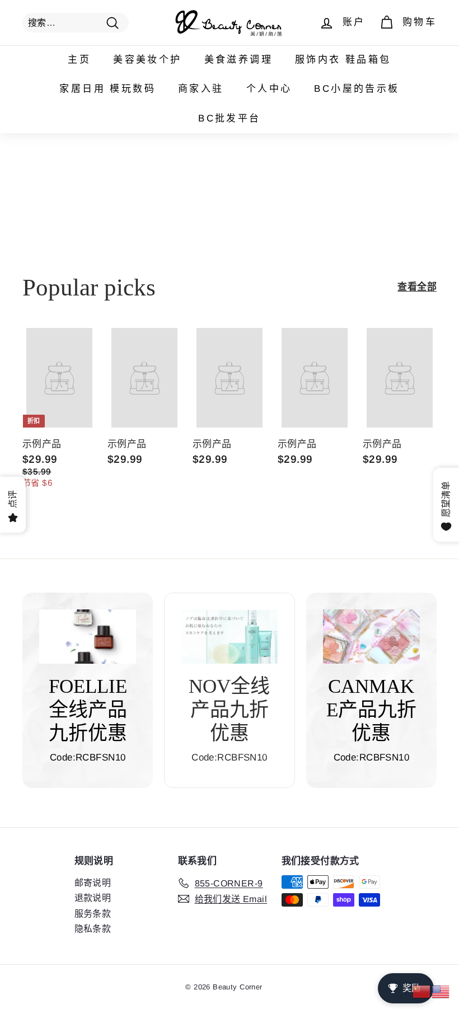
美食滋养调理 (238, 59)
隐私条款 (92, 928)
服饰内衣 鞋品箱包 (343, 59)
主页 (79, 59)
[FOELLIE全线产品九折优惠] (87, 636)
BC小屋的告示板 (356, 88)
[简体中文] (422, 990)
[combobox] (75, 22)
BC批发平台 (229, 118)
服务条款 (92, 913)
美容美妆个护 (147, 59)
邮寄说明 (92, 883)
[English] (441, 990)
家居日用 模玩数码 (107, 88)
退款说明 (92, 898)
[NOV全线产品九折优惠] (229, 637)
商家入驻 (201, 88)
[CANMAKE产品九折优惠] (371, 636)
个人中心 (269, 88)
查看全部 (417, 286)
